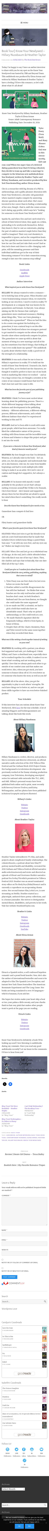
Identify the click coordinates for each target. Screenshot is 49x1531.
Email (4, 1240)
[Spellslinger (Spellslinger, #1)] (44, 1350)
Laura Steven (8, 1425)
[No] (46, 1523)
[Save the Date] (44, 1333)
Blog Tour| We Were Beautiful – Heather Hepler (10, 1108)
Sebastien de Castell (10, 1347)
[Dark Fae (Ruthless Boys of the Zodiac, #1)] (44, 1410)
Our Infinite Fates (9, 1423)
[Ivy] (44, 1358)
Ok (19, 1526)
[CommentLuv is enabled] (13, 1284)
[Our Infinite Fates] (44, 1428)
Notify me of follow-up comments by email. (20, 1262)
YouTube (24, 929)
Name (4, 1230)
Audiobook (10, 1135)
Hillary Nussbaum (15, 1140)
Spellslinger (7, 1345)
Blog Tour (15, 1132)
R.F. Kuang (7, 1364)
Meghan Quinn (8, 1339)
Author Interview (23, 1135)
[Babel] (44, 1367)
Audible (24, 273)
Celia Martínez (8, 1419)
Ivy (3, 1353)
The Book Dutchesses (32, 60)
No (29, 1526)
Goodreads (24, 270)
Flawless (5, 1397)
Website (24, 805)
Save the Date (7, 1328)
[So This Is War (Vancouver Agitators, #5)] (44, 1341)
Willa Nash (7, 1356)
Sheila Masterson (9, 1390)
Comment (6, 1195)
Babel (4, 1362)
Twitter (24, 808)
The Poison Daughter (10, 1388)
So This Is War (7, 1337)
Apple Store (24, 276)
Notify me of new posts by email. (15, 1271)
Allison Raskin (8, 1330)
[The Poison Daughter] (44, 1393)
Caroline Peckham (9, 1407)
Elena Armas (32, 1137)
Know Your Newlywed (32, 1140)
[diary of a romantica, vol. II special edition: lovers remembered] (44, 1419)
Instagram (24, 811)
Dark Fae (5, 1405)
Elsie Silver (7, 1399)
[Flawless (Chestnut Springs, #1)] (44, 1402)
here (18, 708)
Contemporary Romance (17, 1137)
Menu (25, 23)
